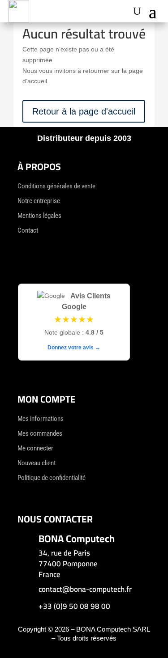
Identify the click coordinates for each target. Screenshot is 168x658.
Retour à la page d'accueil (83, 111)
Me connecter (35, 448)
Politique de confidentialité (51, 478)
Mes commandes (39, 433)
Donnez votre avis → (73, 347)
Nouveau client (36, 463)
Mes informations (40, 419)
